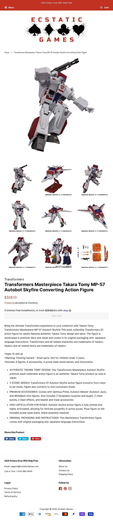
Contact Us (64, 470)
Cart (106, 7)
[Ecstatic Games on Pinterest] (65, 489)
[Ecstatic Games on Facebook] (60, 489)
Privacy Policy (11, 488)
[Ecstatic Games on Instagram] (70, 489)
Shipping (9, 302)
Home (6, 52)
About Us (63, 466)
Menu (11, 7)
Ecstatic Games (65, 509)
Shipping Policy (66, 474)
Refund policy (10, 496)
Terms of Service (12, 492)
